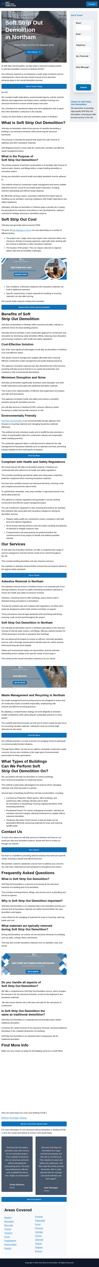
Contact (92, 4)
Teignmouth (40, 1220)
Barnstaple (14, 1118)
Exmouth (39, 1217)
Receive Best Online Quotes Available (34, 307)
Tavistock (8, 1233)
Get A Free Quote (34, 1199)
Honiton (38, 1236)
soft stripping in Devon (21, 230)
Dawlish (7, 1248)
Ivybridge (39, 1232)
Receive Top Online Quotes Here (34, 1124)
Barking (23, 1118)
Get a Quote (32, 52)
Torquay (38, 1244)
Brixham (38, 1251)
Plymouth (39, 1228)
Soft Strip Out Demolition (12, 421)
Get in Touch (34, 575)
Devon (38, 1224)
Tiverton (7, 1229)
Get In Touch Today (34, 86)
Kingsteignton (10, 1241)
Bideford (5, 1118)
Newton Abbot (10, 1244)
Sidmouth (39, 1240)
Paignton (39, 1247)
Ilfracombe (8, 1225)
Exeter (7, 1237)
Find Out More (34, 456)
